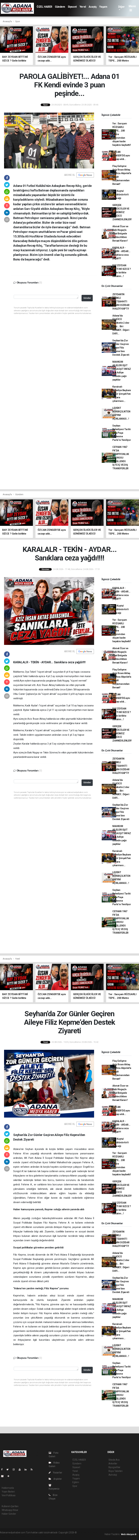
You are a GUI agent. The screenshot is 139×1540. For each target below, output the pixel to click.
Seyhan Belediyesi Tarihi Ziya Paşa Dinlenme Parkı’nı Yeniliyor (121, 432)
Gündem (60, 6)
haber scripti (13, 1536)
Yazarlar (57, 1472)
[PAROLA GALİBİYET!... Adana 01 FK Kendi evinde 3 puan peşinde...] (49, 140)
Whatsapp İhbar (10, 1510)
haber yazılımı (84, 1532)
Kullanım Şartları (10, 1506)
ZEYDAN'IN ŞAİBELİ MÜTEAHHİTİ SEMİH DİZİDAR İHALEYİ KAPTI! (121, 301)
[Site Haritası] (3, 1476)
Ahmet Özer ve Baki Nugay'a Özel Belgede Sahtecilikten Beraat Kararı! (120, 233)
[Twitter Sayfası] (8, 1469)
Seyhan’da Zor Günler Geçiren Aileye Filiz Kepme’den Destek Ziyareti (120, 347)
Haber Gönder (9, 1513)
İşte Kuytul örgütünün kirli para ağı (120, 194)
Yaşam (103, 6)
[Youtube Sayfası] (21, 1469)
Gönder (87, 298)
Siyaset (72, 6)
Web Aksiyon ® (128, 1534)
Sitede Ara (114, 1459)
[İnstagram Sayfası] (15, 1469)
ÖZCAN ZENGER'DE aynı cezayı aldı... (121, 155)
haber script (41, 1536)
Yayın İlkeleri (8, 1491)
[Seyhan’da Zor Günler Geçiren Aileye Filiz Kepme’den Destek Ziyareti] (49, 1083)
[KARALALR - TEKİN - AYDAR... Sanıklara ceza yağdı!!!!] (49, 610)
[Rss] (33, 1469)
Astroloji (112, 1474)
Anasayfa (7, 21)
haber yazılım (27, 1536)
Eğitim (75, 1482)
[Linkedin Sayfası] (27, 1469)
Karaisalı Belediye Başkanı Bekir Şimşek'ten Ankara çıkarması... (121, 393)
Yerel (83, 6)
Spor (17, 21)
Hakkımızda (8, 1488)
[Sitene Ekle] (9, 1476)
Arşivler (57, 1478)
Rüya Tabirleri (115, 1471)
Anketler (112, 1463)
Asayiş (93, 6)
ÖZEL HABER (44, 6)
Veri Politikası (8, 1495)
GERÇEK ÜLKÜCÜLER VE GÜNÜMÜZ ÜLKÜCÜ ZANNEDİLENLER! (122, 212)
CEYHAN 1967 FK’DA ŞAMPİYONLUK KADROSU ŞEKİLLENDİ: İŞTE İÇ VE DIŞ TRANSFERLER (120, 458)
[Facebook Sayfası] (3, 1469)
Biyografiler (114, 1467)
